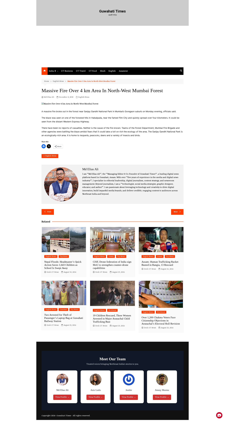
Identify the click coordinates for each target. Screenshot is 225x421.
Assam (111, 256)
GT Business (67, 71)
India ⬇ (52, 71)
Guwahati (63, 309)
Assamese (123, 71)
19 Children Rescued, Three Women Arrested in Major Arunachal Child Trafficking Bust (112, 318)
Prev (49, 212)
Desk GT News (53, 272)
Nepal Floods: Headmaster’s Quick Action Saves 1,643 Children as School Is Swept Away (62, 264)
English (112, 71)
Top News (64, 256)
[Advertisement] (112, 48)
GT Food (93, 71)
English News (83, 97)
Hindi (102, 71)
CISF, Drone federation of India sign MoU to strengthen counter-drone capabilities (112, 264)
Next (176, 212)
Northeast (112, 310)
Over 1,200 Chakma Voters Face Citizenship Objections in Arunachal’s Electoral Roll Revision (161, 320)
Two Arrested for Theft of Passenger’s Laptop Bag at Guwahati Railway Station (63, 317)
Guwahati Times (112, 11)
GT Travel (81, 71)
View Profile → (63, 397)
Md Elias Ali (49, 97)
